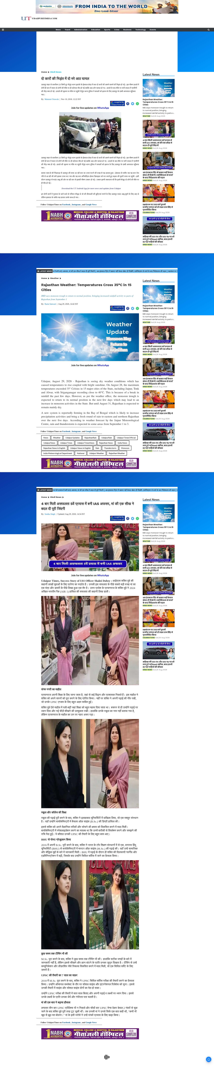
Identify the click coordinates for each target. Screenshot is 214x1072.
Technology (140, 30)
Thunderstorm (110, 448)
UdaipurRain (106, 437)
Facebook (66, 205)
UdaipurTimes (66, 443)
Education (95, 30)
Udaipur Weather (96, 453)
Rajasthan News (106, 443)
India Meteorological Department (57, 453)
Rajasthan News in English (54, 448)
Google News (91, 205)
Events (153, 30)
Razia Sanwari (50, 304)
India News (122, 443)
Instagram (76, 205)
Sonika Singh (50, 514)
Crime (116, 30)
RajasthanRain (90, 437)
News (58, 30)
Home (44, 72)
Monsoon (125, 448)
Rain (97, 448)
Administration (80, 30)
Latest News (151, 74)
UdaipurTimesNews (85, 443)
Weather (54, 278)
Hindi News (55, 72)
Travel (67, 30)
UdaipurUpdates (72, 437)
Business (127, 30)
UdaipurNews (49, 443)
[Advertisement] (107, 48)
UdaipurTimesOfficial (126, 437)
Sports (107, 30)
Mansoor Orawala (52, 99)
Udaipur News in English (80, 448)
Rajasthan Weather (117, 453)
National (80, 453)
